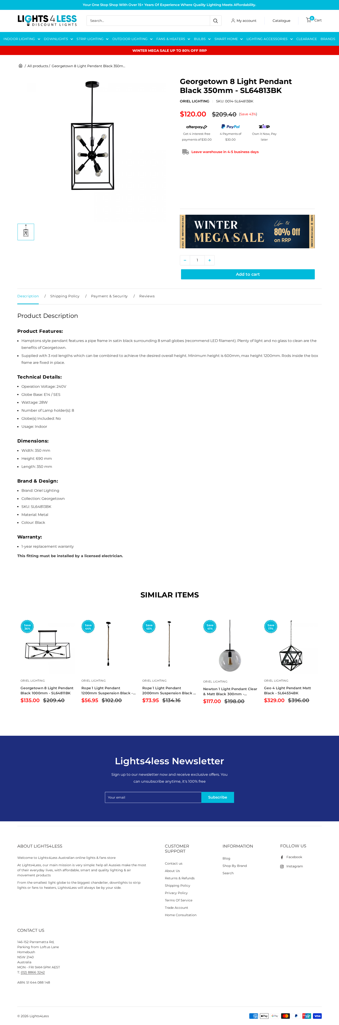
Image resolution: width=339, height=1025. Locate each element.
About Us (172, 871)
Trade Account (176, 908)
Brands (328, 39)
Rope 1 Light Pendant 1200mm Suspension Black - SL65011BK (107, 691)
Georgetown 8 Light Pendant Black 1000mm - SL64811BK (47, 690)
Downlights (56, 39)
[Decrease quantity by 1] (185, 260)
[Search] (215, 21)
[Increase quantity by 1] (209, 260)
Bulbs (200, 39)
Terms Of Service (178, 900)
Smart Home (226, 39)
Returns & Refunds (180, 878)
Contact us (173, 863)
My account (246, 20)
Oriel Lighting (194, 101)
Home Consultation (181, 915)
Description (28, 296)
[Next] (322, 669)
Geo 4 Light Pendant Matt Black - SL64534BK (287, 690)
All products (37, 66)
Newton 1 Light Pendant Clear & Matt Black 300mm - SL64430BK (230, 692)
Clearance (306, 39)
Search (228, 873)
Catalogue (281, 20)
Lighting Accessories (267, 39)
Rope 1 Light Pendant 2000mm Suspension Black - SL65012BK (168, 691)
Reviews (147, 296)
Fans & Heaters (170, 39)
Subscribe (217, 797)
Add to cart (248, 274)
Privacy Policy (176, 893)
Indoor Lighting (19, 39)
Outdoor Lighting (130, 39)
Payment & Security (109, 296)
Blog (226, 858)
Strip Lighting (90, 39)
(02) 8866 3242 (33, 972)
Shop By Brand (235, 866)
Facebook (294, 857)
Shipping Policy (64, 296)
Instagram (294, 866)
